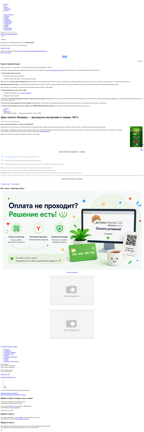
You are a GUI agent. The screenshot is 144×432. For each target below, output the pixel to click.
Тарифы (6, 17)
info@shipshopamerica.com (39, 51)
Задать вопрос (8, 28)
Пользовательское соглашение (9, 393)
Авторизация (8, 29)
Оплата (6, 26)
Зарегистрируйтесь (10, 156)
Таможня (6, 19)
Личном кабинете (15, 407)
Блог (5, 5)
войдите (20, 417)
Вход (2, 52)
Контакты (7, 349)
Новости (6, 10)
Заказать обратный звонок (24, 51)
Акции (6, 7)
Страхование (7, 20)
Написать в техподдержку (11, 361)
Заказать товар (8, 22)
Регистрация (7, 52)
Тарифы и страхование (10, 357)
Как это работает (9, 14)
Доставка (6, 16)
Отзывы (6, 25)
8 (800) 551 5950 (5, 48)
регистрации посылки (56, 70)
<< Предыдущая (5, 184)
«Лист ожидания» (26, 93)
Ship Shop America (44, 131)
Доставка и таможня (10, 352)
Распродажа (7, 8)
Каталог (6, 4)
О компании (7, 23)
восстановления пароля (22, 419)
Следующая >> (16, 184)
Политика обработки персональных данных (13, 394)
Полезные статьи (9, 354)
